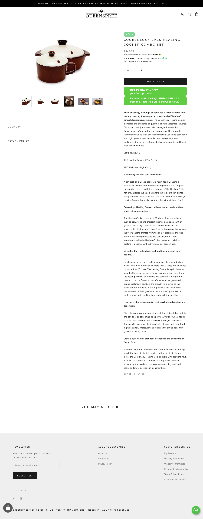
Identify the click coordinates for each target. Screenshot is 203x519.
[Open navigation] (7, 14)
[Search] (189, 14)
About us (102, 453)
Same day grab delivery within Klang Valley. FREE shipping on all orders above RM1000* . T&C (101, 3)
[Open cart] (196, 14)
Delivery (14, 127)
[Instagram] (21, 498)
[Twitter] (139, 374)
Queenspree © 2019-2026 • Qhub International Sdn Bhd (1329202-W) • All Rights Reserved (71, 510)
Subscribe (24, 476)
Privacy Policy (105, 463)
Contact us (103, 458)
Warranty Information (175, 463)
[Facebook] (135, 374)
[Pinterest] (143, 374)
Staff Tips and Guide (174, 479)
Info (150, 61)
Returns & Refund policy (176, 469)
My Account (170, 453)
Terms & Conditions (174, 474)
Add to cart (155, 81)
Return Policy (18, 141)
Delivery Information (174, 458)
